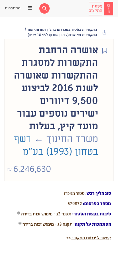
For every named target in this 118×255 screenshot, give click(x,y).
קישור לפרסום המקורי (91, 238)
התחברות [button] (13, 8)
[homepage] (101, 8)
